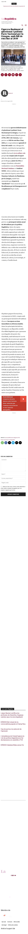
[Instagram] (11, 875)
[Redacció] (4, 93)
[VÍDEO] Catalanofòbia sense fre (12, 745)
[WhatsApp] (2, 74)
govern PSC (17, 437)
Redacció (10, 93)
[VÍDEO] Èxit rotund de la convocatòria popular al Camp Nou (13, 723)
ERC (9, 437)
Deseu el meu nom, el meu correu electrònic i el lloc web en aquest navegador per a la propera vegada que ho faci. (13, 488)
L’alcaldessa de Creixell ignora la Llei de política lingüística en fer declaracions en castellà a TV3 (12, 738)
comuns (7, 437)
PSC (14, 439)
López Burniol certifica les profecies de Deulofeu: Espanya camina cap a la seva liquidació (12, 715)
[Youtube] (15, 875)
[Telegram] (13, 74)
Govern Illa (12, 437)
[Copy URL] (16, 74)
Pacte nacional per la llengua (7, 439)
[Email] (20, 74)
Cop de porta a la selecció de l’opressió (11, 730)
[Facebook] (5, 74)
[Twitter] (9, 74)
